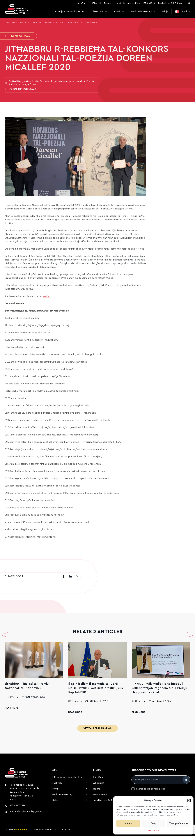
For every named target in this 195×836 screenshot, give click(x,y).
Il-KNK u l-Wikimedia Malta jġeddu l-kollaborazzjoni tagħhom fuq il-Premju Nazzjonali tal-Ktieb (159, 688)
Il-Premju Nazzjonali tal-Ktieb (68, 777)
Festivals (57, 783)
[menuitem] (182, 11)
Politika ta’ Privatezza (45, 830)
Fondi (117, 11)
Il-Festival (98, 11)
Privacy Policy (153, 830)
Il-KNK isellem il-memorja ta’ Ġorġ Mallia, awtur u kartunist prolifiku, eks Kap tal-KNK (95, 688)
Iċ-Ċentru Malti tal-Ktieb (128, 3)
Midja (165, 11)
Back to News (20, 36)
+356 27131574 (17, 805)
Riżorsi (107, 3)
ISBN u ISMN (149, 3)
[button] (188, 800)
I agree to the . (151, 789)
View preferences (178, 823)
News (14, 23)
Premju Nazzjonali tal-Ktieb (70, 11)
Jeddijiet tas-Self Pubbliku (170, 3)
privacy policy (158, 789)
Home (7, 23)
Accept (128, 823)
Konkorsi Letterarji (141, 11)
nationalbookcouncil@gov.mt (26, 811)
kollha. (46, 296)
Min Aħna (81, 3)
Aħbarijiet (96, 3)
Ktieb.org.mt (20, 830)
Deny (153, 823)
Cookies (66, 830)
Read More (11, 708)
